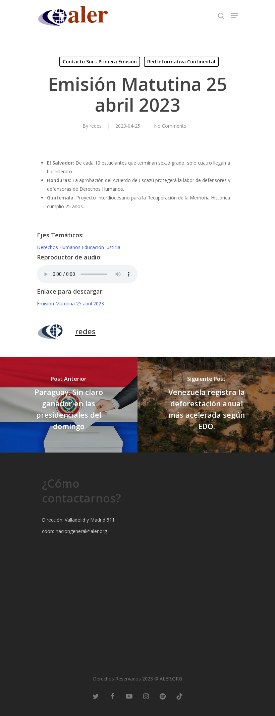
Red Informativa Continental (181, 61)
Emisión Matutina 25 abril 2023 (70, 303)
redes (96, 126)
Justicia (112, 247)
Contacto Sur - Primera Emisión (100, 61)
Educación (93, 247)
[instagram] (146, 696)
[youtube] (129, 696)
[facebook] (112, 696)
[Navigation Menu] (234, 15)
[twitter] (96, 696)
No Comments (170, 126)
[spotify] (163, 696)
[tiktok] (179, 696)
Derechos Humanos (59, 247)
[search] (221, 15)
